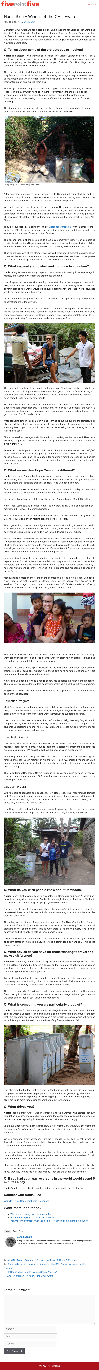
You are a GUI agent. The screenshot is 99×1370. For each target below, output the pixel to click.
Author (7, 1231)
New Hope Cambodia (26, 1201)
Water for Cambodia (60, 227)
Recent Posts (18, 1231)
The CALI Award (59, 1264)
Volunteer (74, 1264)
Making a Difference (66, 1260)
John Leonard (24, 1237)
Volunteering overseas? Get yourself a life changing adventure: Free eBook (49, 1220)
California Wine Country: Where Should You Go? (32, 1272)
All (8, 1260)
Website (8, 1201)
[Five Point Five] (20, 4)
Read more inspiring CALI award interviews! (33, 1217)
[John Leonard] (10, 1246)
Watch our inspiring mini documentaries (30, 1214)
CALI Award (17, 1260)
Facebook (44, 1201)
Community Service (35, 1260)
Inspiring (50, 1260)
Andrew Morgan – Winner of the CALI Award (30, 1276)
